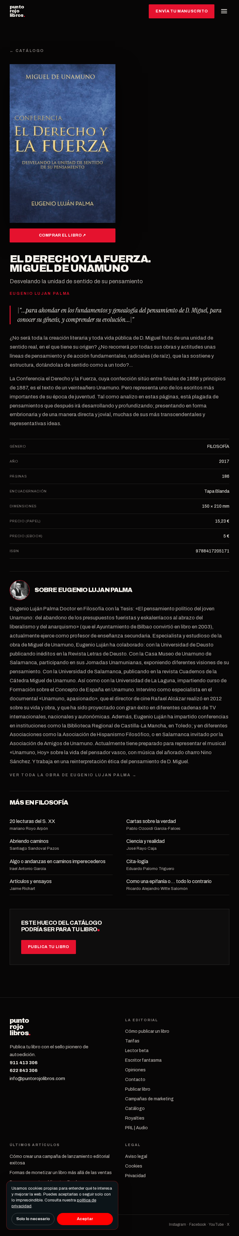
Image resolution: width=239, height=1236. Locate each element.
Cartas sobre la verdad (151, 821)
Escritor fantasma (143, 1060)
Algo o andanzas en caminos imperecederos (57, 861)
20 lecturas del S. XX (32, 821)
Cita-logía (137, 861)
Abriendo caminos (29, 841)
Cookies (133, 1166)
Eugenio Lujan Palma (95, 589)
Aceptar (85, 1219)
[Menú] (224, 11)
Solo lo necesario (33, 1219)
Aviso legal (136, 1156)
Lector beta (136, 1050)
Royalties (134, 1118)
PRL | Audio (136, 1128)
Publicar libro (137, 1089)
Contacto (135, 1079)
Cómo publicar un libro (147, 1031)
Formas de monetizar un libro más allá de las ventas (61, 1172)
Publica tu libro (48, 947)
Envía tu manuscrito (182, 11)
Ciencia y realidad (145, 841)
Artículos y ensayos (31, 881)
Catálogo (135, 1108)
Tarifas (132, 1041)
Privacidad (135, 1175)
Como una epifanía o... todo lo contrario (169, 881)
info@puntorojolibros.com (37, 1078)
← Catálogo (27, 51)
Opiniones (135, 1070)
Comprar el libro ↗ (62, 235)
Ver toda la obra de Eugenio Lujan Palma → (73, 775)
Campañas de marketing (149, 1099)
